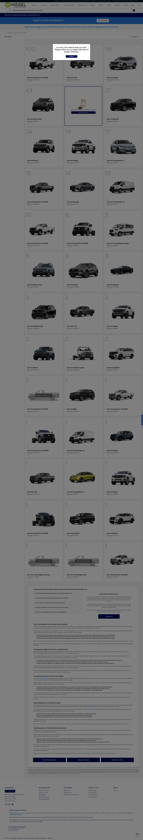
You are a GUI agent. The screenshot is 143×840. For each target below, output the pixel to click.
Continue (71, 56)
